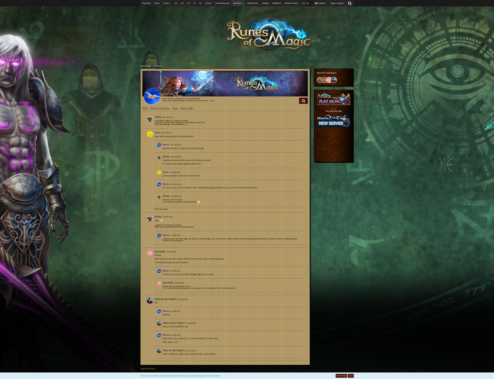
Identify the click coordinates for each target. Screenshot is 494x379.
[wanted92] (150, 253)
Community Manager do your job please (171, 262)
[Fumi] (150, 134)
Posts (165, 100)
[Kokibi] (150, 119)
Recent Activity (160, 108)
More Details (341, 376)
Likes (175, 108)
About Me (187, 108)
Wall (145, 108)
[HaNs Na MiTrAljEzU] (150, 301)
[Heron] (159, 146)
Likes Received (178, 100)
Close (351, 376)
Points (190, 100)
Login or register (337, 3)
